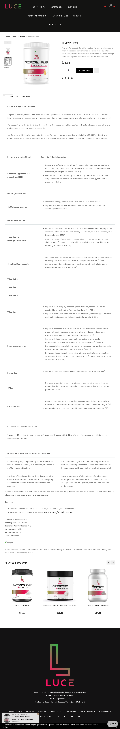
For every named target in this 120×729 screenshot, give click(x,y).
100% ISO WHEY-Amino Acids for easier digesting (22, 718)
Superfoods (56, 7)
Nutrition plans (60, 16)
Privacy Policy (15, 711)
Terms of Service (87, 711)
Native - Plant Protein (98, 606)
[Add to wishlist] (96, 70)
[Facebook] (66, 78)
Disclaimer (71, 711)
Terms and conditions (36, 711)
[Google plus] (69, 78)
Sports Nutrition (18, 37)
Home (7, 37)
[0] (109, 6)
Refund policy (56, 711)
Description (12, 97)
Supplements (39, 7)
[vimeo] (72, 78)
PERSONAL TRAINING (37, 16)
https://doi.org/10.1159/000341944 (59, 512)
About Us (77, 16)
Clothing (72, 7)
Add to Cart (84, 70)
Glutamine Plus (22, 606)
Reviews (26, 97)
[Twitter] (63, 78)
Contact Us (55, 25)
